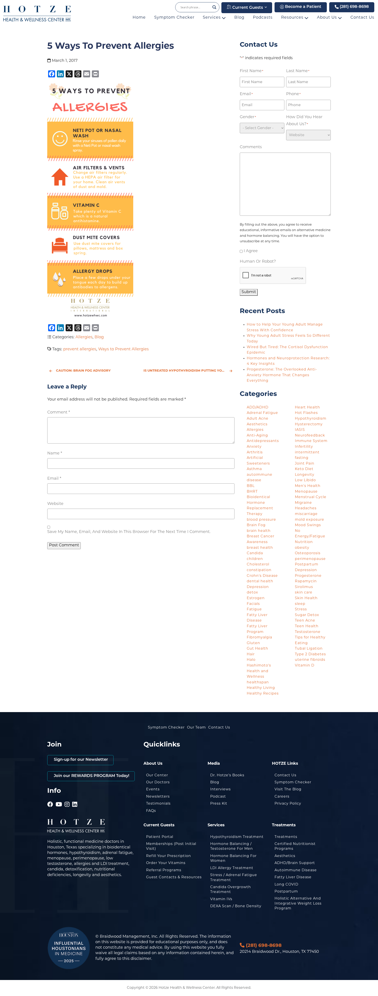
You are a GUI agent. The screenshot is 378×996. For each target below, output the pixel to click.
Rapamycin (306, 581)
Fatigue (254, 609)
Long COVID (286, 884)
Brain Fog (256, 525)
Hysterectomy (309, 424)
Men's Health (307, 486)
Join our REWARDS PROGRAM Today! (91, 776)
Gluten (253, 643)
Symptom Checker (174, 18)
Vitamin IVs (221, 899)
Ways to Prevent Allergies (123, 349)
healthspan (258, 682)
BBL (251, 486)
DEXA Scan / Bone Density (235, 906)
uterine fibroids (310, 660)
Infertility (304, 447)
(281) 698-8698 (354, 7)
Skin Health (306, 598)
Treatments (286, 837)
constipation (259, 570)
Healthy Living (261, 688)
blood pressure (261, 520)
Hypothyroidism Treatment (237, 837)
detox (252, 592)
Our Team (196, 727)
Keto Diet (304, 469)
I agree (251, 251)
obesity (302, 548)
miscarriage (306, 514)
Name (54, 454)
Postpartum (286, 891)
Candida (255, 553)
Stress (301, 609)
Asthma (254, 469)
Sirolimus (304, 587)
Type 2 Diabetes (310, 654)
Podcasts (263, 18)
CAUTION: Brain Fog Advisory (83, 370)
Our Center (157, 775)
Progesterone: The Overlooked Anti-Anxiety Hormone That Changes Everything (282, 375)
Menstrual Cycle (310, 497)
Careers (282, 796)
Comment (58, 413)
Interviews (220, 789)
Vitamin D (304, 665)
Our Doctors (158, 782)
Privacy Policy (288, 803)
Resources (293, 18)
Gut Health (257, 648)
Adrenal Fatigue (262, 413)
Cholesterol (258, 564)
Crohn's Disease (262, 576)
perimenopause (310, 559)
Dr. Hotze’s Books (227, 775)
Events (153, 789)
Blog (239, 18)
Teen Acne (305, 620)
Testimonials (158, 803)
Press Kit (218, 803)
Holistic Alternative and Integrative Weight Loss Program (298, 903)
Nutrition (304, 542)
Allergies (84, 337)
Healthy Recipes (263, 693)
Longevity (304, 475)
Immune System (311, 441)
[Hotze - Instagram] (67, 799)
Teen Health (306, 626)
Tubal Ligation (309, 648)
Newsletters (158, 796)
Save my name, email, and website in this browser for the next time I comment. (128, 532)
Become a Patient (302, 7)
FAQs (151, 811)
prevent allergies (79, 349)
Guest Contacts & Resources (174, 877)
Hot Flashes (306, 413)
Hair (251, 654)
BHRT (252, 492)
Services (212, 18)
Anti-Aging (257, 435)
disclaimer (141, 959)
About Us (327, 18)
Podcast (218, 796)
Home (139, 18)
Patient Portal (159, 837)
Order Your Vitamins (166, 863)
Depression (258, 587)
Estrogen (256, 598)
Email (54, 479)
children (255, 559)
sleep (300, 604)
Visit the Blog (288, 789)
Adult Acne (257, 418)
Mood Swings (308, 525)
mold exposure (309, 520)
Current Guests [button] (247, 8)
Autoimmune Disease (296, 870)
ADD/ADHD (257, 407)
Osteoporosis (307, 553)
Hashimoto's (259, 665)
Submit (249, 292)
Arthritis (255, 452)
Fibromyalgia (259, 637)
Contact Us (362, 18)
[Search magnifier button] (214, 7)
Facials (253, 604)
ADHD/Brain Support (295, 863)
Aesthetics (257, 424)
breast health (260, 548)
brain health (259, 531)
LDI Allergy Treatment (231, 868)
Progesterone (308, 576)
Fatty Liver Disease (293, 877)
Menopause (306, 492)
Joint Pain (304, 463)
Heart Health (307, 407)
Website (55, 504)
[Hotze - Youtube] (59, 799)
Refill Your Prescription (168, 856)
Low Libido (305, 480)
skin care (303, 592)
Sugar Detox (307, 615)
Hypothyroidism (310, 418)
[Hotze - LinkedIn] (74, 799)
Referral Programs (163, 870)
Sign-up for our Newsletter (80, 760)
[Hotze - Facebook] (50, 799)
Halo (251, 660)
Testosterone (307, 632)
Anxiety (254, 447)
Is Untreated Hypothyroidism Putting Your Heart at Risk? (189, 370)
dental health (260, 581)
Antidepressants (263, 441)
